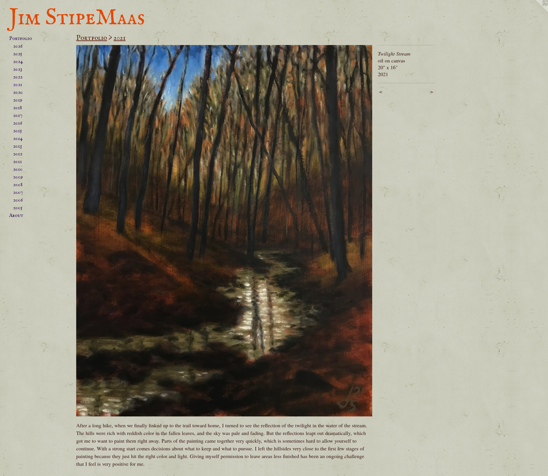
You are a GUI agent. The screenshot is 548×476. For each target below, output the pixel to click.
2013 (17, 146)
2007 (18, 192)
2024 (18, 61)
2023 (17, 69)
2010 (18, 169)
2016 (17, 123)
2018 (17, 108)
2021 (17, 85)
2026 (18, 46)
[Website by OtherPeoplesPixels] (536, 11)
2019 (17, 100)
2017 (17, 115)
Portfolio (20, 38)
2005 (18, 208)
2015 (17, 131)
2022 (18, 77)
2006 (18, 200)
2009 (18, 177)
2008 (18, 185)
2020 (18, 92)
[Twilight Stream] (224, 230)
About (16, 215)
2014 (18, 138)
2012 (17, 154)
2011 (17, 161)
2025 (17, 54)
